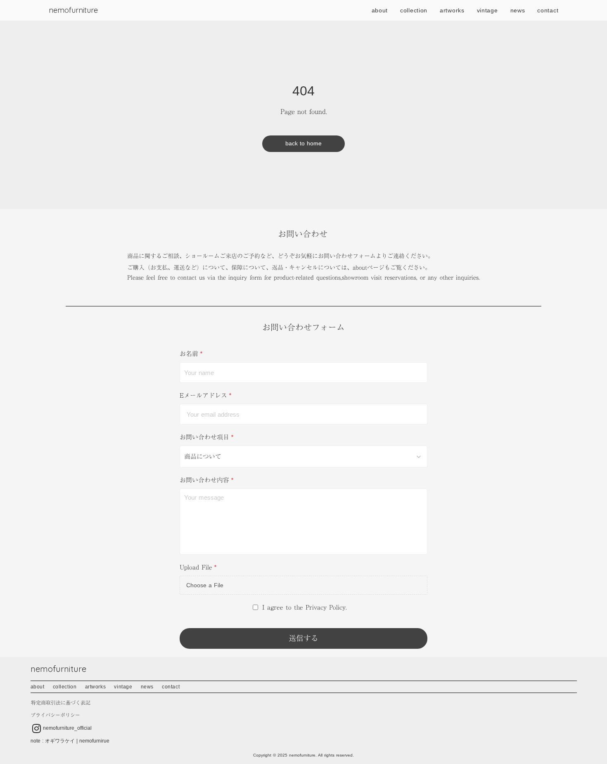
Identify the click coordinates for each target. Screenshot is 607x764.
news (517, 10)
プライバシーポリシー (55, 715)
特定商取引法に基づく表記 (60, 702)
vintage (487, 10)
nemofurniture (73, 10)
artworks (452, 10)
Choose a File (204, 585)
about (380, 10)
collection (413, 10)
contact (547, 10)
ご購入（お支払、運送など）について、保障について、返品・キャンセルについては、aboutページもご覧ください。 (279, 267)
